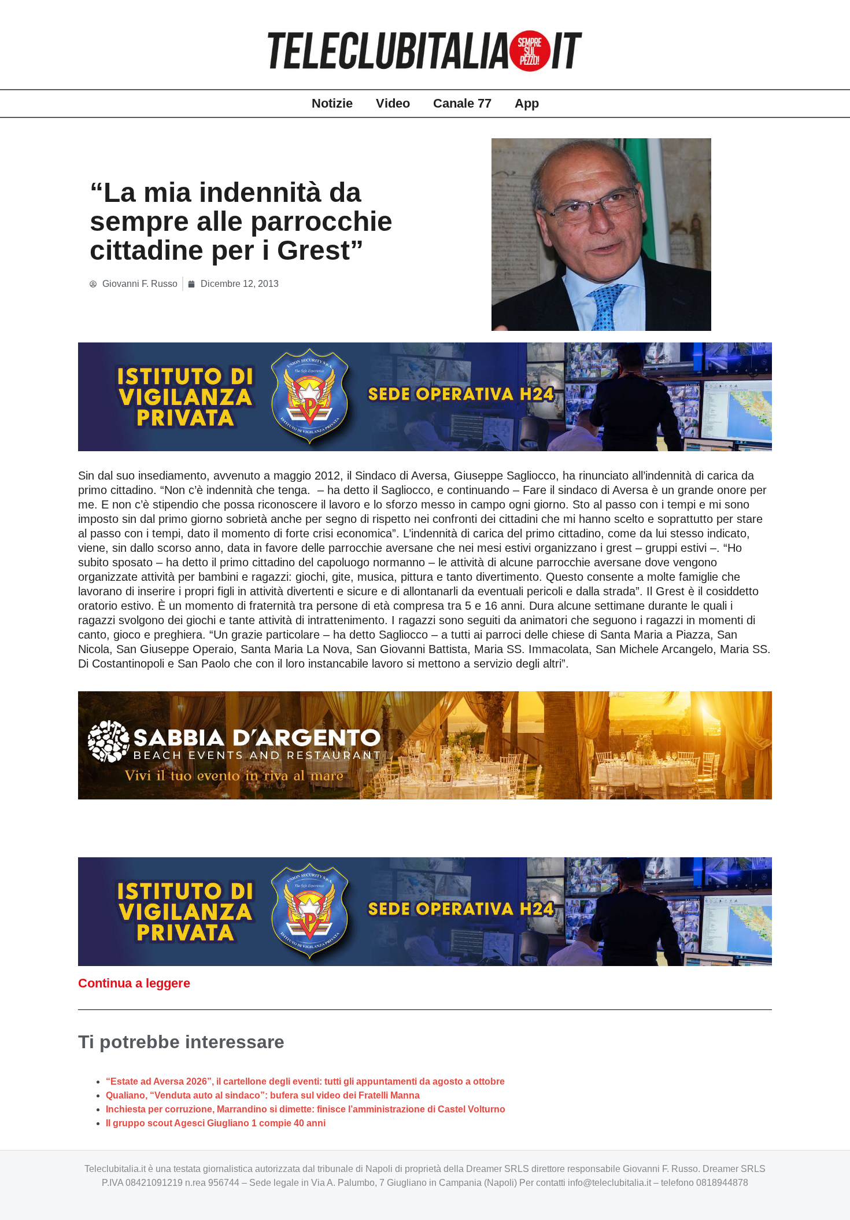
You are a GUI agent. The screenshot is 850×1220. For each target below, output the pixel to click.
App (527, 103)
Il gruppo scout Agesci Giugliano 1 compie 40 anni (216, 1123)
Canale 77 (462, 103)
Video (393, 103)
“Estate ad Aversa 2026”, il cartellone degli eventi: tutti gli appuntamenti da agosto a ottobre (305, 1081)
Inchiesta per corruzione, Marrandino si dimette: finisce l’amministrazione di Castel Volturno (305, 1109)
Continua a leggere (134, 983)
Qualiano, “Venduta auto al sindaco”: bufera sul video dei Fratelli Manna (263, 1095)
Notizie (332, 103)
